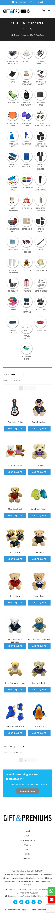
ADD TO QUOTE (15, 428)
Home (16, 35)
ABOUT (27, 835)
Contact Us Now (27, 791)
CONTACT (27, 858)
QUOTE (27, 845)
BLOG (27, 854)
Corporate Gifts (27, 35)
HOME (27, 831)
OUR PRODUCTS (27, 840)
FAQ (27, 849)
